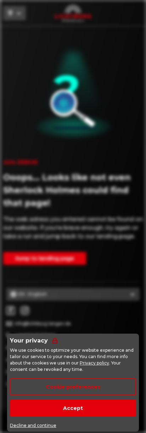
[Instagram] (25, 310)
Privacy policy (94, 363)
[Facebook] (10, 310)
